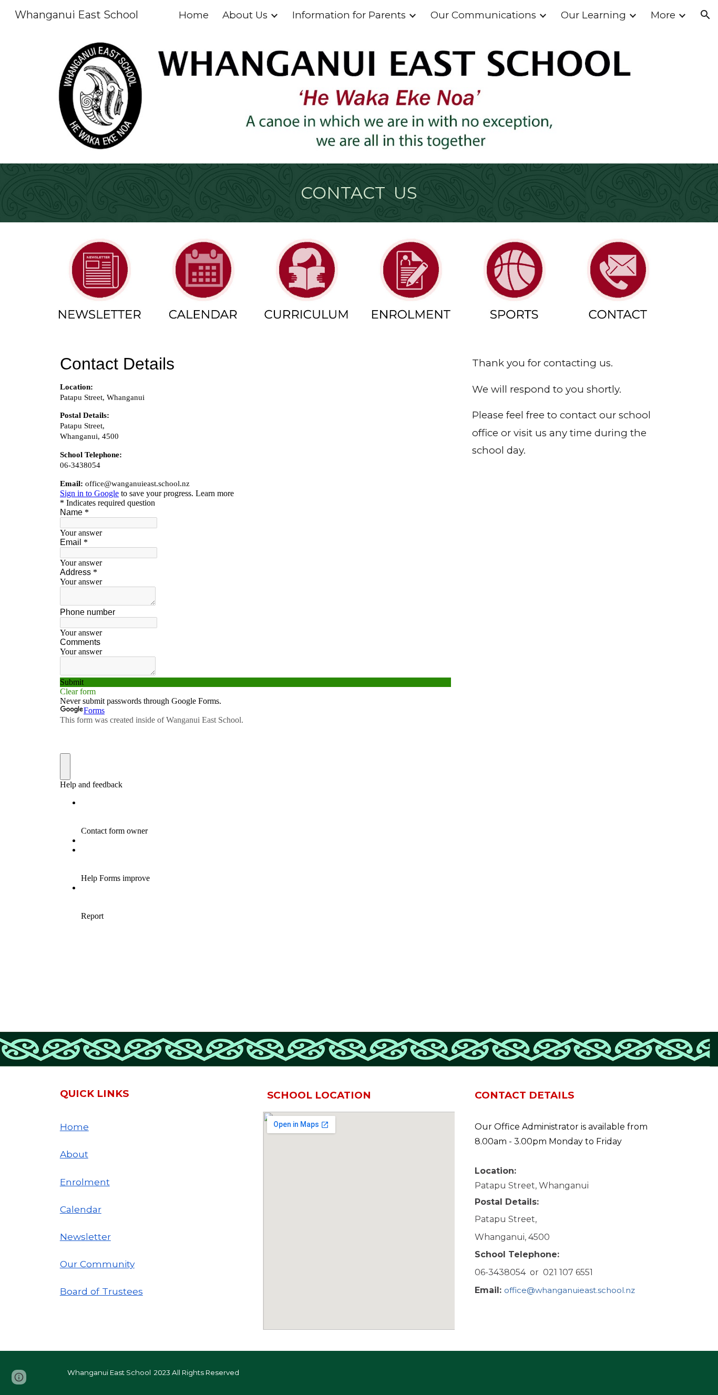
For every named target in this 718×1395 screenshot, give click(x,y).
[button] (705, 14)
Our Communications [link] (483, 15)
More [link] (663, 15)
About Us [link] (245, 15)
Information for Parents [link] (349, 15)
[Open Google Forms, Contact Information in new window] (435, 363)
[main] (359, 193)
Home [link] (194, 15)
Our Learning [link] (593, 15)
